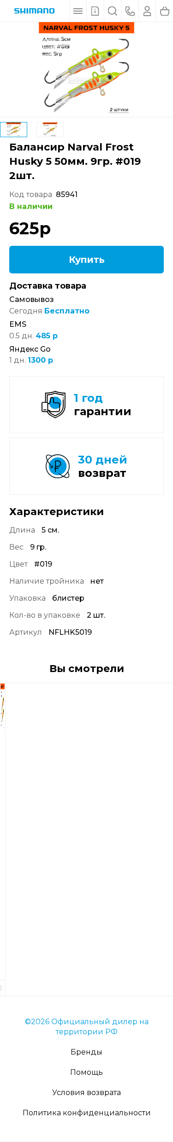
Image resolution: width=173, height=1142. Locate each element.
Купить (87, 259)
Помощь (86, 1072)
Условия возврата (86, 1092)
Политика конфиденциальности (87, 1112)
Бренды (86, 1052)
